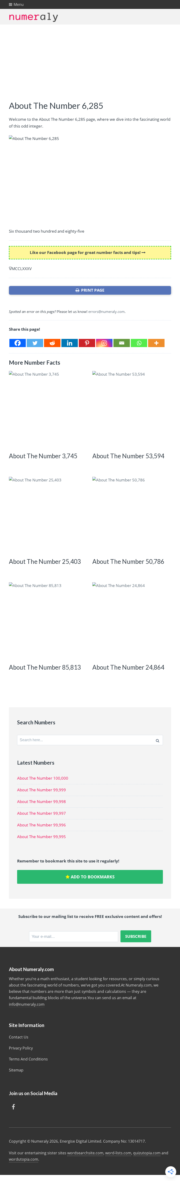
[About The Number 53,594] (130, 409)
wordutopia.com (23, 1159)
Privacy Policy (21, 1048)
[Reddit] (52, 343)
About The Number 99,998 (41, 801)
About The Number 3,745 (43, 456)
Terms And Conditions (28, 1059)
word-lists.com (118, 1152)
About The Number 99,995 (41, 836)
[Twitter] (35, 343)
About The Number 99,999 (41, 789)
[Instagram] (104, 343)
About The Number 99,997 (41, 813)
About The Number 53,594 (128, 456)
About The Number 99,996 (41, 825)
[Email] (121, 343)
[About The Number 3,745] (47, 409)
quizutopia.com (147, 1152)
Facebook (13, 1107)
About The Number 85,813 (45, 667)
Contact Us (18, 1037)
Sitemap (16, 1070)
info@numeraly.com (27, 1004)
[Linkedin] (69, 343)
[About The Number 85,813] (47, 620)
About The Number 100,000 (42, 778)
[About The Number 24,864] (130, 620)
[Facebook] (17, 343)
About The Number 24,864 (128, 667)
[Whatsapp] (139, 343)
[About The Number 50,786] (130, 515)
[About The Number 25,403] (47, 515)
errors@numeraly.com (106, 311)
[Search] (157, 740)
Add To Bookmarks (92, 877)
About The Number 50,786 (128, 561)
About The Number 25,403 (45, 561)
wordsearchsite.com (85, 1152)
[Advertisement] (90, 59)
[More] (156, 343)
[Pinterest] (87, 343)
